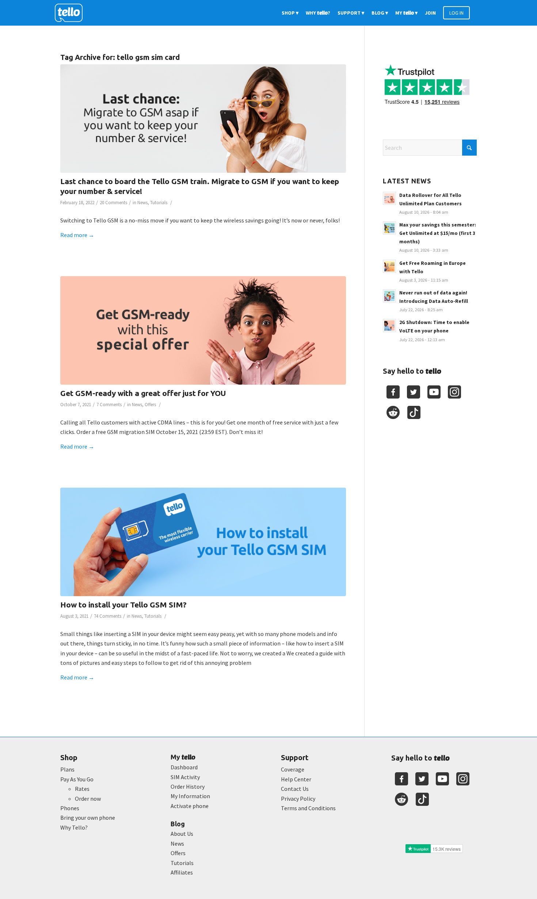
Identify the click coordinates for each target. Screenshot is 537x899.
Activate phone (190, 806)
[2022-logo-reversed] (71, 13)
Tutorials (158, 202)
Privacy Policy (298, 798)
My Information (190, 796)
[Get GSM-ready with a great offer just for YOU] (203, 330)
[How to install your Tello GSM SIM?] (203, 542)
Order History (188, 786)
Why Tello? (74, 827)
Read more (77, 235)
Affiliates (182, 872)
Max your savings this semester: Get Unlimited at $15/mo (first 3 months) (437, 233)
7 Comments (109, 404)
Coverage (292, 769)
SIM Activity (185, 777)
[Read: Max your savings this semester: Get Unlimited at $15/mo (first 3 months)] (389, 228)
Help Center (296, 779)
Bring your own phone (87, 817)
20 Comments (113, 202)
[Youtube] (434, 392)
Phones (69, 808)
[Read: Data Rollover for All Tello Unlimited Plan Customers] (389, 198)
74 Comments (107, 616)
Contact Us (295, 788)
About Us (182, 833)
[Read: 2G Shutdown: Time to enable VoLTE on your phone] (389, 325)
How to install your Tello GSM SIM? (123, 604)
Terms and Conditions (308, 808)
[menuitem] (290, 13)
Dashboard (184, 767)
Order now (88, 798)
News (142, 202)
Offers (150, 404)
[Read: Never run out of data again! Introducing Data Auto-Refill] (389, 295)
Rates (82, 788)
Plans (67, 769)
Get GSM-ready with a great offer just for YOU (143, 393)
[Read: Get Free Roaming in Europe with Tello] (389, 266)
